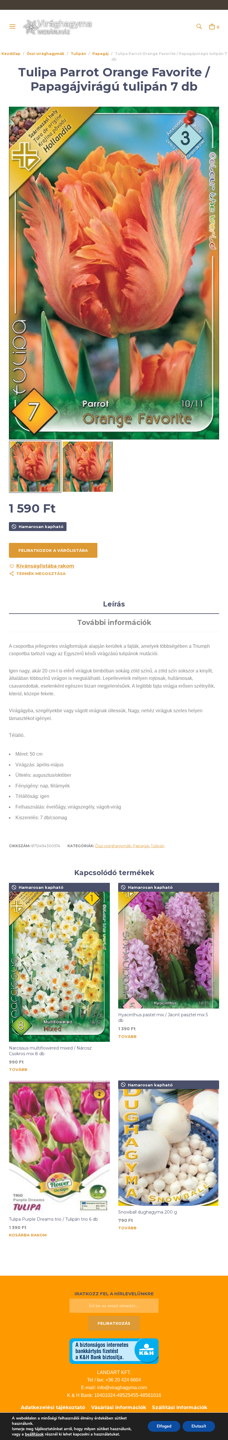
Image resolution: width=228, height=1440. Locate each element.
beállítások (34, 1434)
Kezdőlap (10, 53)
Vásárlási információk (118, 1407)
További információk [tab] (114, 622)
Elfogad (164, 1426)
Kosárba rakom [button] (28, 1235)
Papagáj (100, 53)
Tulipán (78, 53)
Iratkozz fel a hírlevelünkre (114, 1293)
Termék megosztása (41, 573)
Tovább (18, 1070)
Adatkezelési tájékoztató (53, 1407)
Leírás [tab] (114, 604)
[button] (41, 566)
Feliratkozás (114, 1323)
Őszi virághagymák (45, 53)
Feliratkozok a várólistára (53, 550)
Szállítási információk (179, 1407)
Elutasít (198, 1426)
